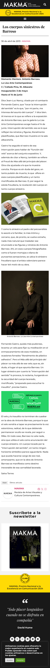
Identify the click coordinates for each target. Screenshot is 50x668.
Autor (5, 483)
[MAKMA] (8, 493)
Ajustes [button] (10, 660)
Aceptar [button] (20, 660)
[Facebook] (38, 489)
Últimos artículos (16, 483)
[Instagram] (45, 489)
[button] (44, 4)
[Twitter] (42, 489)
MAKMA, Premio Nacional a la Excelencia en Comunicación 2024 (28, 12)
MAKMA (26, 41)
